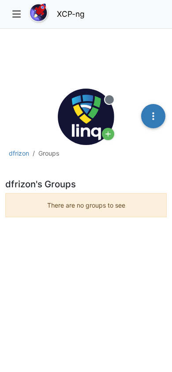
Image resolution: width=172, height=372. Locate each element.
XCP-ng (71, 14)
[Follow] (108, 134)
